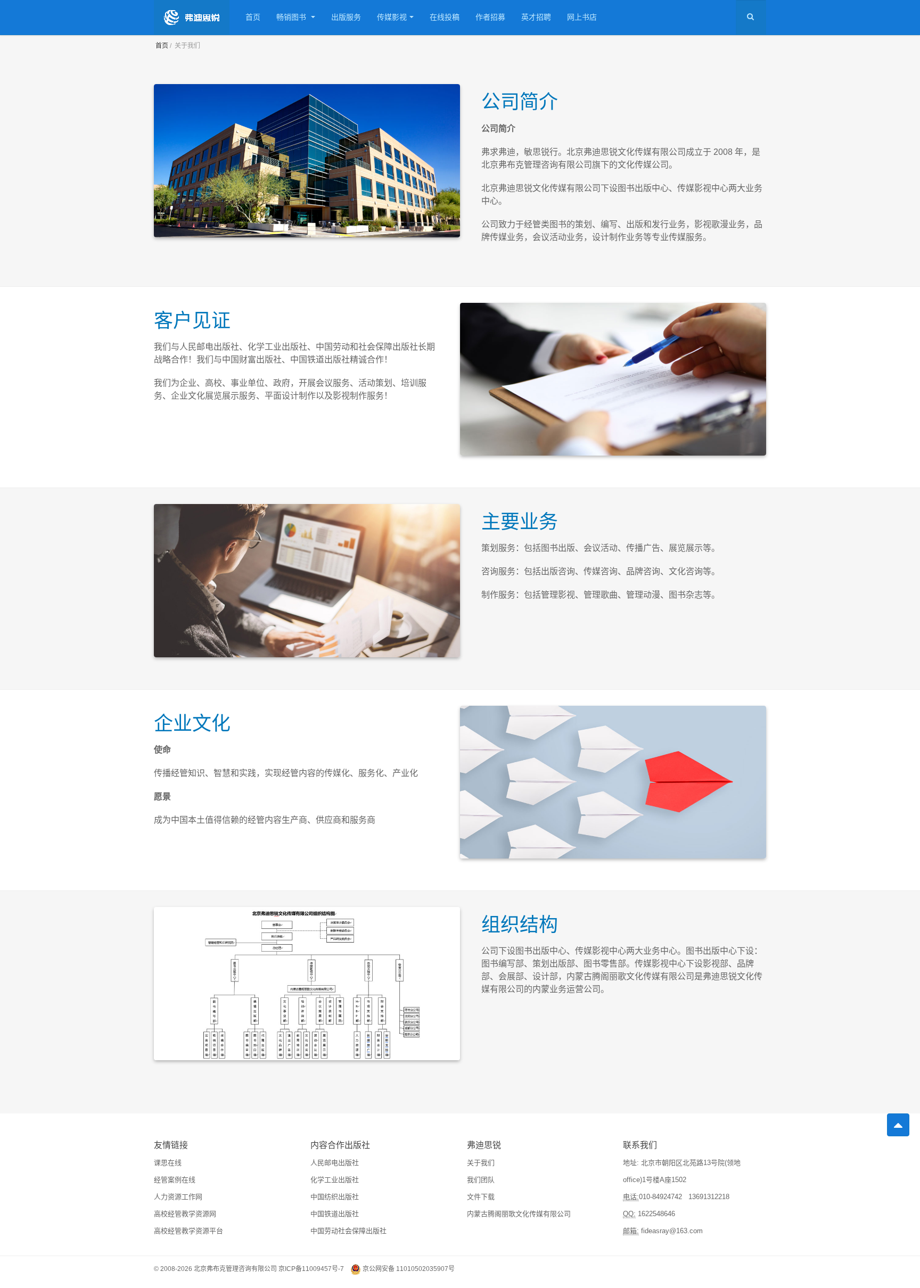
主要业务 (519, 520)
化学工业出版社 (334, 1180)
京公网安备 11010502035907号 (409, 1269)
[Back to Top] (898, 1124)
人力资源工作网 (178, 1197)
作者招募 (490, 17)
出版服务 (346, 17)
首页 (252, 17)
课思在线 (168, 1163)
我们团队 (481, 1180)
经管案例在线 (174, 1180)
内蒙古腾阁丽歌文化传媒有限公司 (519, 1214)
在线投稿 (444, 17)
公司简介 (519, 100)
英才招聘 (536, 17)
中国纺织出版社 (334, 1197)
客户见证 (192, 319)
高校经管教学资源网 (185, 1214)
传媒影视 (392, 17)
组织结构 (519, 923)
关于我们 (481, 1163)
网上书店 (582, 17)
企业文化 (192, 722)
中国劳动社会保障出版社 (348, 1231)
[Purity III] (191, 17)
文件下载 (481, 1197)
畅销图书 (292, 17)
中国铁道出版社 (334, 1214)
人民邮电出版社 (334, 1163)
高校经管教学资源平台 (188, 1231)
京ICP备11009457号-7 (311, 1269)
